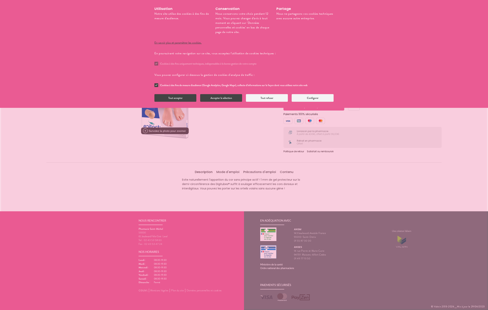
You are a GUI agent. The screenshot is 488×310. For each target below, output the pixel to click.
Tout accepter (175, 98)
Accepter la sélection (221, 98)
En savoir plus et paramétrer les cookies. (178, 42)
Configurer (313, 98)
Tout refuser (267, 98)
